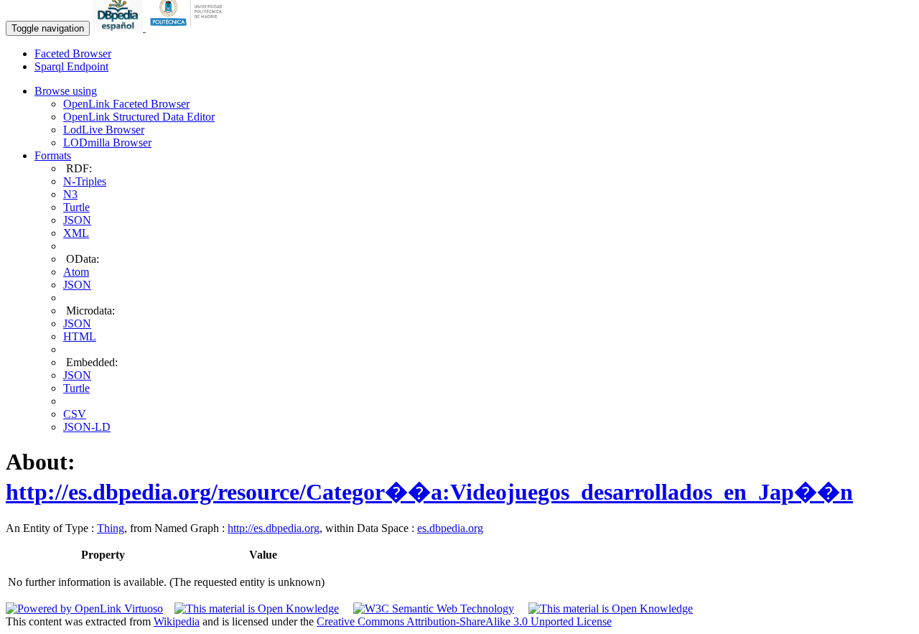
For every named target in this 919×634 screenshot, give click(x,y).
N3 (70, 194)
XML (76, 233)
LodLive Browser (103, 129)
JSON (77, 220)
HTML (79, 336)
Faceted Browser (72, 53)
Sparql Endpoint (71, 66)
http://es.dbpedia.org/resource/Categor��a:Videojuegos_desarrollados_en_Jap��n (429, 492)
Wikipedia (177, 621)
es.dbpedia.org (450, 528)
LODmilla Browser (107, 142)
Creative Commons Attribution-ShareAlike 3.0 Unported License (464, 621)
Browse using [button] (65, 91)
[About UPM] (189, 28)
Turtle (76, 207)
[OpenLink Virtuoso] (84, 608)
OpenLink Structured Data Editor (139, 117)
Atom (76, 272)
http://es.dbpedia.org (273, 528)
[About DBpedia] (119, 28)
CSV (74, 414)
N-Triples (84, 181)
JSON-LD (87, 427)
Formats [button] (52, 155)
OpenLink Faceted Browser (126, 104)
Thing (110, 528)
